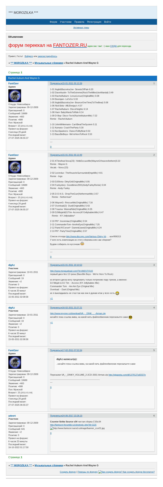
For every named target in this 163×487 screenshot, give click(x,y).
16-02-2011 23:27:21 (72, 307)
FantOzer (13, 83)
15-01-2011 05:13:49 (72, 155)
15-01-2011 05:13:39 (72, 83)
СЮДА (113, 46)
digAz (11, 265)
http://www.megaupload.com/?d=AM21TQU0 (71, 271)
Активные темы (81, 27)
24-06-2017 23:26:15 (72, 415)
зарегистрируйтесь (47, 56)
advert (12, 415)
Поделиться (56, 83)
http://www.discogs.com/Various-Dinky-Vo (86, 236)
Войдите (29, 56)
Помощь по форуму (88, 472)
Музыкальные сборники (49, 63)
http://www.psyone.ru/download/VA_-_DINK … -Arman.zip (78, 313)
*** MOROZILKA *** (21, 63)
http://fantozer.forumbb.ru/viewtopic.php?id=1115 (73, 425)
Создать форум (68, 472)
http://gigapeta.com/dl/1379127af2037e (127, 375)
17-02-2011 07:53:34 (72, 350)
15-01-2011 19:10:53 (72, 265)
